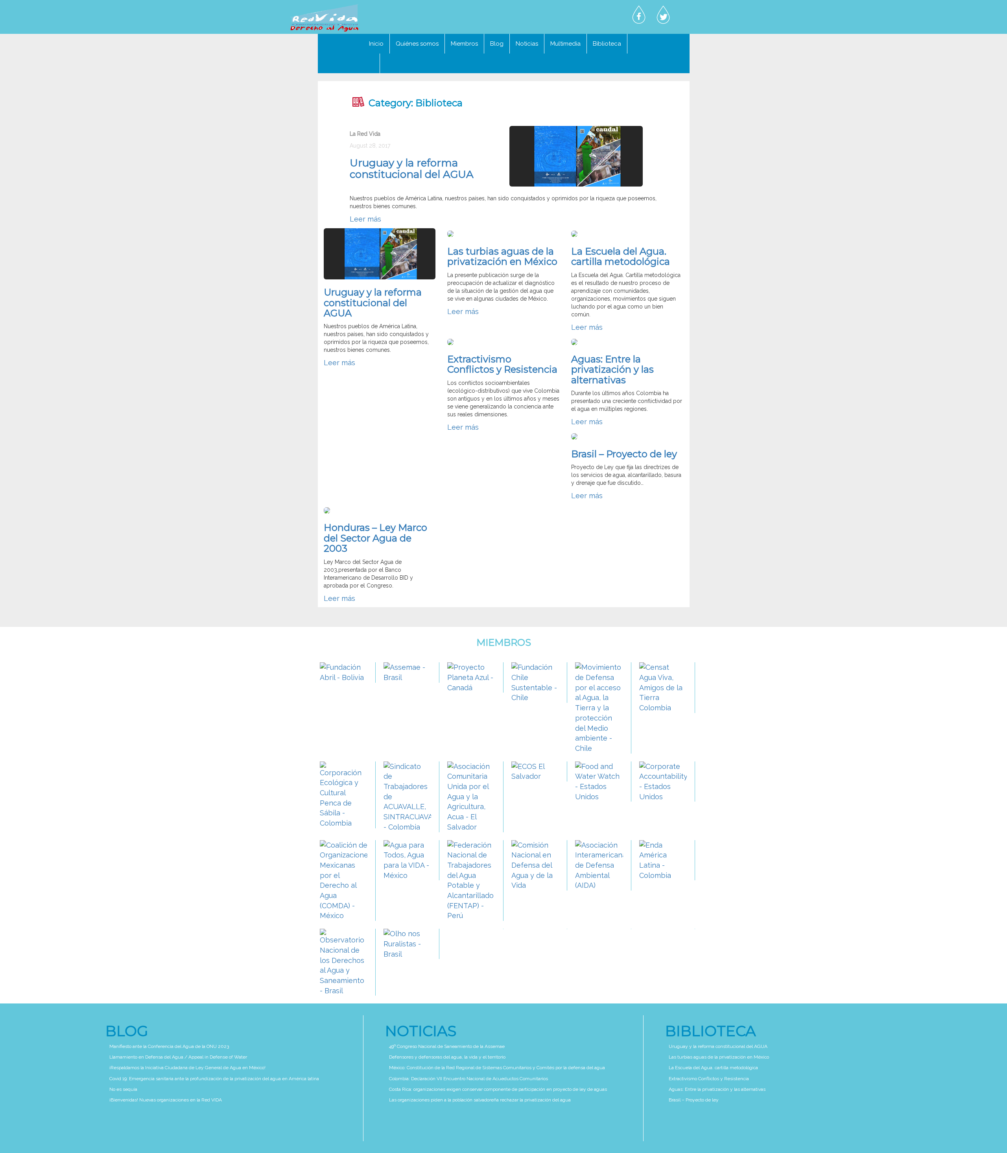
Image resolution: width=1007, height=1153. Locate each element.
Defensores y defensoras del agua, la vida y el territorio (447, 1057)
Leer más (365, 219)
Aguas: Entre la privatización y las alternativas (612, 369)
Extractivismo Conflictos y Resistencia (502, 364)
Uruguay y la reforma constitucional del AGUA (412, 169)
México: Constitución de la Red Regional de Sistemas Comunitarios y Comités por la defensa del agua (497, 1067)
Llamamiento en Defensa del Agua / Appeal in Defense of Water (178, 1057)
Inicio (376, 43)
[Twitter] (663, 15)
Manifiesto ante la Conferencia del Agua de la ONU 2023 (169, 1046)
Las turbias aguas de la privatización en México (502, 256)
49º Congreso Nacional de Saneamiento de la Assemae (447, 1046)
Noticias (527, 43)
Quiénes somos (417, 43)
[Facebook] (639, 15)
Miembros (464, 43)
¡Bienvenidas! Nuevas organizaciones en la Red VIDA (165, 1100)
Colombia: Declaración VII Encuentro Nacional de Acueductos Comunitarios (468, 1078)
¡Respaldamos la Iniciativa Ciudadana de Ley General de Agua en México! (187, 1067)
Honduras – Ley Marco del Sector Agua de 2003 (375, 538)
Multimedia (565, 43)
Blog (497, 43)
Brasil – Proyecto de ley (624, 454)
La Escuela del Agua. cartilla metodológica (620, 256)
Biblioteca (607, 43)
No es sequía (123, 1089)
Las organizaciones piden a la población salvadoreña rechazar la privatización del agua (480, 1100)
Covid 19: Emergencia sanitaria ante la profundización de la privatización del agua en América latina (214, 1078)
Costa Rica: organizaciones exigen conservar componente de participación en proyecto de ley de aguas (498, 1089)
